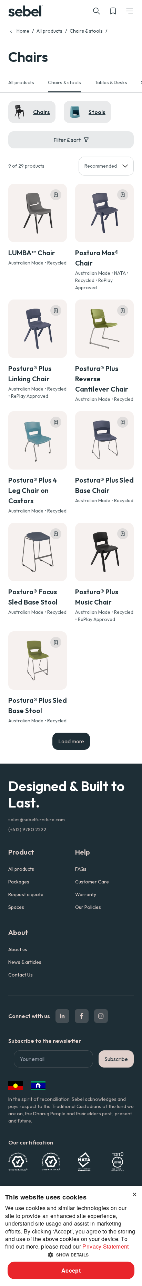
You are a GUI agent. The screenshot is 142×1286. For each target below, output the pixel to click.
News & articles (24, 962)
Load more (71, 741)
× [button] (134, 1193)
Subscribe (116, 1059)
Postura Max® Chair (97, 257)
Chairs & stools (86, 31)
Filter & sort (67, 139)
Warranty (85, 894)
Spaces (16, 907)
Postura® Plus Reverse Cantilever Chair (101, 378)
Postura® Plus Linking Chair (29, 373)
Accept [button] (71, 1270)
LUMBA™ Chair (31, 252)
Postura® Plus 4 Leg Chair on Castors (32, 490)
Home (23, 31)
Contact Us (20, 975)
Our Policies (88, 907)
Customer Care (92, 882)
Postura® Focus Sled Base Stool (33, 596)
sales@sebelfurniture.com (36, 819)
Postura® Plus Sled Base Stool (37, 705)
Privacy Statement (105, 1246)
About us (17, 949)
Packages (18, 882)
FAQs (81, 869)
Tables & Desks (111, 82)
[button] (129, 11)
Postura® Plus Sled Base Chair (104, 485)
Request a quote (25, 894)
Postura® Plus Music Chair (96, 596)
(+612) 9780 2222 (27, 829)
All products (49, 31)
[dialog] (71, 1236)
